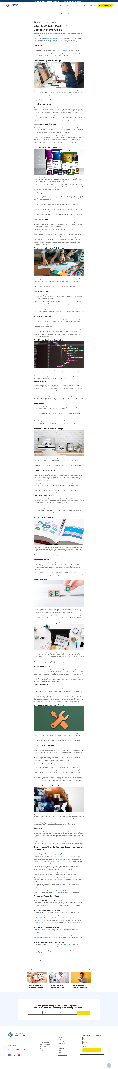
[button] (105, 5)
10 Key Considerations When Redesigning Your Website (57, 986)
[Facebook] (9, 1055)
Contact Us (61, 1041)
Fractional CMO (43, 1035)
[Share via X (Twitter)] (37, 960)
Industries (60, 1035)
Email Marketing (48, 13)
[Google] (11, 1055)
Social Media (74, 13)
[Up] (109, 1065)
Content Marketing (44, 1046)
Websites (35, 13)
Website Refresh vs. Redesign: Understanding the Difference (80, 986)
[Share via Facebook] (34, 960)
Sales (56, 13)
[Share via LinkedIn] (41, 960)
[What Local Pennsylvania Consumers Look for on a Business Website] (37, 977)
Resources (60, 1039)
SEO (41, 13)
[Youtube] (19, 1055)
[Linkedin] (14, 1055)
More (81, 13)
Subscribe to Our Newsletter (91, 1035)
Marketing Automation (45, 1048)
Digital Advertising (64, 13)
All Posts (29, 13)
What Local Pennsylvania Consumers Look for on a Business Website (35, 986)
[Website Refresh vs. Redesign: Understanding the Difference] (81, 977)
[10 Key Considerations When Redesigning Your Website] (59, 977)
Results (60, 1037)
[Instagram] (16, 1055)
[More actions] (83, 22)
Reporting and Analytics (45, 1044)
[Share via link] (44, 960)
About (59, 1033)
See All (89, 969)
